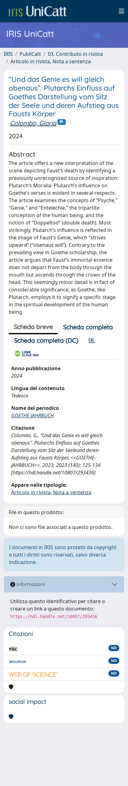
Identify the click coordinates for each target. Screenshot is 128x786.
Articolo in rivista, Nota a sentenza (51, 61)
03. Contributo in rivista (75, 54)
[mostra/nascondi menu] (121, 11)
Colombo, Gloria (33, 123)
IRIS (8, 54)
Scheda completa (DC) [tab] (46, 340)
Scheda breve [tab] (33, 327)
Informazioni (30, 584)
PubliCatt (30, 54)
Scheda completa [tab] (88, 327)
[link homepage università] (37, 11)
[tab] (92, 340)
